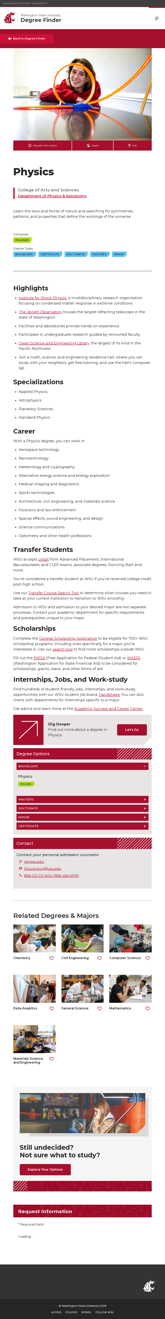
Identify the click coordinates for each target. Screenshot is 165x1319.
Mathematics (120, 1008)
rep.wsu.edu (34, 861)
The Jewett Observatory (40, 312)
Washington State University (25, 3)
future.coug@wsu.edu (42, 869)
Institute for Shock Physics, (43, 298)
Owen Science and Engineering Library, (54, 343)
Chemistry (21, 958)
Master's (26, 799)
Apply (95, 145)
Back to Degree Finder (29, 38)
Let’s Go (132, 730)
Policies (71, 1312)
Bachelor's (28, 766)
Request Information (45, 145)
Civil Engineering (75, 958)
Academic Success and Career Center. (108, 708)
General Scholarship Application (68, 638)
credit (43, 559)
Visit (134, 145)
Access (56, 1312)
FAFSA (39, 658)
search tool (63, 649)
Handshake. (109, 694)
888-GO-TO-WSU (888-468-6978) (51, 876)
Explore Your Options (45, 1169)
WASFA (133, 658)
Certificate (28, 826)
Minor (23, 817)
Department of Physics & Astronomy (52, 196)
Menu (157, 18)
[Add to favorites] (52, 958)
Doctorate (28, 808)
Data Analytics (25, 1008)
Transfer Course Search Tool (53, 593)
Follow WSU (105, 1312)
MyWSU (86, 1312)
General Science (75, 1008)
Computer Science (125, 958)
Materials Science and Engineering (28, 1060)
